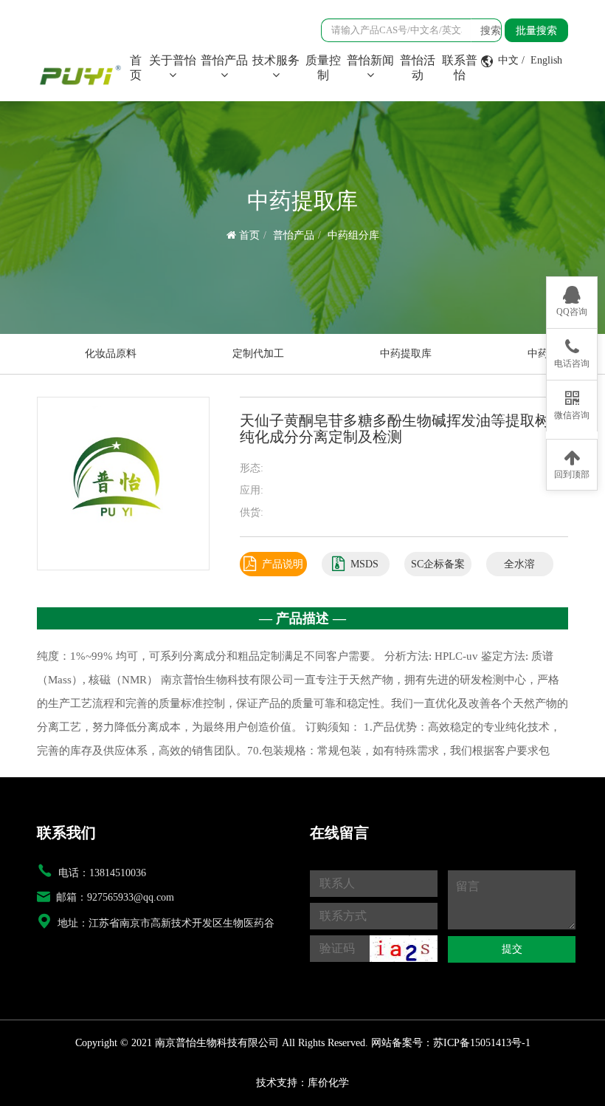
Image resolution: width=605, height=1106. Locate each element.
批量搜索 (536, 30)
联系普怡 (459, 67)
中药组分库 (353, 235)
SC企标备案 (438, 564)
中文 (508, 60)
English (546, 60)
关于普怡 (172, 60)
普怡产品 (224, 60)
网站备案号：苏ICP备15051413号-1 (450, 1042)
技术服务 (276, 60)
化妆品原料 (110, 353)
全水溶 (519, 564)
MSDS (364, 564)
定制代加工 (258, 353)
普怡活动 (417, 67)
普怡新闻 (370, 60)
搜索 (490, 30)
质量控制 (323, 67)
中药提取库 (406, 353)
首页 (138, 67)
